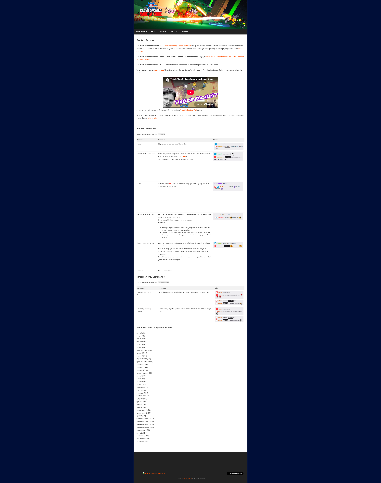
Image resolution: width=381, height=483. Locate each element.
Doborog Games (187, 478)
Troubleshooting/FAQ (188, 110)
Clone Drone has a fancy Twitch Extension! (175, 46)
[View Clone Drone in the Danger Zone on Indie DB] (154, 473)
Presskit (163, 32)
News (153, 32)
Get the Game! (141, 32)
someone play (158, 70)
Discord (185, 32)
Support (174, 32)
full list (184, 156)
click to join (152, 118)
